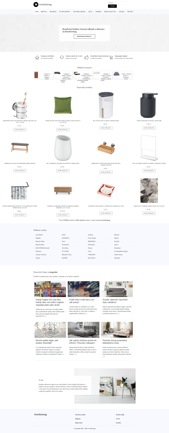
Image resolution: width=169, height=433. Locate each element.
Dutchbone (91, 244)
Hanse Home (118, 254)
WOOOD (64, 258)
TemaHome (65, 244)
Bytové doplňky (64, 11)
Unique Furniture (41, 254)
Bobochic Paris (66, 254)
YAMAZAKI (91, 254)
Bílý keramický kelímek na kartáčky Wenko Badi (63, 163)
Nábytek (43, 11)
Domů (37, 11)
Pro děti (130, 11)
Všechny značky (80, 414)
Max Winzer (91, 258)
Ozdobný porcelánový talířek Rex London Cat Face (106, 206)
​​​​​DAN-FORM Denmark (42, 248)
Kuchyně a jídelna (79, 11)
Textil (90, 11)
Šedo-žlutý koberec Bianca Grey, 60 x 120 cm (149, 206)
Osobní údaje (120, 414)
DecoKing (65, 248)
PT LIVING (65, 251)
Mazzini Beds (40, 244)
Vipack (38, 258)
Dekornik (117, 258)
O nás (118, 419)
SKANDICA (65, 238)
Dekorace (53, 11)
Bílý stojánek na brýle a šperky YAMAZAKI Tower (149, 163)
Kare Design (92, 238)
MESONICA (92, 241)
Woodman (117, 248)
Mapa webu (78, 423)
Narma (90, 248)
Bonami (116, 235)
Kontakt (118, 423)
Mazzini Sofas (40, 241)
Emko (63, 235)
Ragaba (38, 238)
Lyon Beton (39, 235)
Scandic (116, 241)
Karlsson (38, 251)
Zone (89, 251)
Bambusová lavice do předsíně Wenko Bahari (19, 163)
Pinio (63, 241)
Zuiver (116, 244)
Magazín (78, 419)
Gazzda (90, 235)
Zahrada (98, 11)
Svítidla (121, 11)
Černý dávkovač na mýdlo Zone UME (149, 120)
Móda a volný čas (110, 11)
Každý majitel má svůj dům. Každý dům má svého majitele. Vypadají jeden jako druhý (50, 302)
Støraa (116, 238)
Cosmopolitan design (121, 251)
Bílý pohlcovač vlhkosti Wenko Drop (106, 120)
